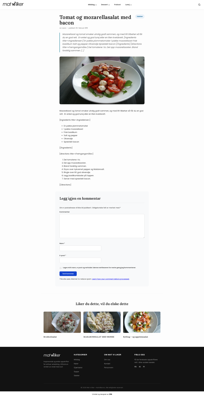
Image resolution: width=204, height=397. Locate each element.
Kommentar (65, 212)
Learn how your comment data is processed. (110, 279)
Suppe (76, 371)
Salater (140, 16)
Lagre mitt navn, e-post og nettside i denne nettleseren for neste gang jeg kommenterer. (99, 268)
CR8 (110, 394)
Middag (91, 5)
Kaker (76, 364)
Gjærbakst (78, 367)
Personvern (108, 367)
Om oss (107, 359)
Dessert (104, 5)
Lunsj (127, 5)
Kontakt (107, 364)
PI (144, 367)
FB (135, 367)
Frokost (117, 5)
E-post (63, 255)
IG (140, 367)
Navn (62, 243)
